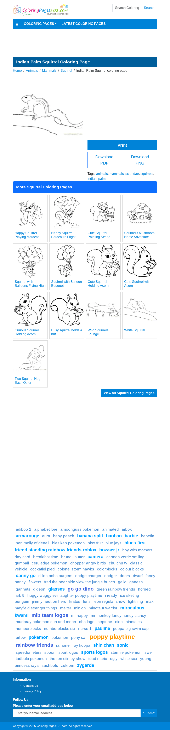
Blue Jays (113, 543)
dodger (110, 576)
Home (17, 70)
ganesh (136, 582)
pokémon (59, 637)
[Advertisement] (85, 42)
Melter (65, 608)
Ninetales (134, 622)
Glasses (56, 589)
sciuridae (132, 174)
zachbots (50, 665)
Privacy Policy (32, 691)
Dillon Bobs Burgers (55, 576)
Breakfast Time (45, 557)
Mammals (49, 70)
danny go (25, 575)
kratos (74, 601)
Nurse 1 (85, 628)
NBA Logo (87, 622)
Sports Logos (94, 652)
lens (87, 601)
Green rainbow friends (116, 589)
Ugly (114, 658)
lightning (135, 601)
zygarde (85, 665)
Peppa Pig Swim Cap (131, 628)
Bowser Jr (109, 549)
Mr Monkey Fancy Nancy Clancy (118, 615)
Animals (32, 70)
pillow (21, 637)
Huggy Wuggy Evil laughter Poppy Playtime (64, 595)
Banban (114, 535)
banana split (90, 535)
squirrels (147, 174)
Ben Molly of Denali (32, 543)
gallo (122, 582)
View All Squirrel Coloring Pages (129, 393)
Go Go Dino (81, 589)
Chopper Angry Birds (88, 563)
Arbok (127, 529)
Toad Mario (97, 658)
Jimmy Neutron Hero (49, 601)
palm (102, 178)
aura (46, 536)
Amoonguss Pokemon (79, 529)
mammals (116, 174)
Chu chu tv (118, 563)
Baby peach (63, 536)
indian (92, 178)
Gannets (23, 589)
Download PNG (140, 160)
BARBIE (131, 535)
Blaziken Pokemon (68, 543)
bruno (66, 557)
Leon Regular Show (109, 601)
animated (110, 529)
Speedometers (28, 652)
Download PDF (104, 160)
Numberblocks (28, 628)
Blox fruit (95, 543)
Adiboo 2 (23, 529)
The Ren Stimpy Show (67, 658)
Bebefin (147, 536)
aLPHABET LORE (45, 529)
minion (80, 608)
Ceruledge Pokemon (49, 563)
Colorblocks (107, 569)
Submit (148, 713)
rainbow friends (34, 645)
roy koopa (81, 645)
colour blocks (132, 569)
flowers (35, 582)
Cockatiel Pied (42, 569)
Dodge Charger (88, 576)
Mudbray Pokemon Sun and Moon (46, 622)
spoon (50, 652)
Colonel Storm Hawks (76, 569)
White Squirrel (134, 330)
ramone (63, 645)
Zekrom (67, 665)
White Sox (128, 658)
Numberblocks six (59, 628)
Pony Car (79, 637)
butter (79, 557)
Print (122, 145)
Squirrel (66, 70)
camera (95, 556)
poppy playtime (112, 636)
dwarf (138, 576)
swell (148, 652)
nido (119, 622)
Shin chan (103, 645)
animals (102, 174)
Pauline (102, 628)
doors (125, 576)
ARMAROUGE (27, 535)
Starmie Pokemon (126, 652)
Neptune (104, 622)
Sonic (123, 645)
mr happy (79, 615)
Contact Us (30, 685)
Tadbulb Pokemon (31, 658)
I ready (111, 595)
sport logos (68, 652)
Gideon (39, 589)
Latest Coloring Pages (84, 23)
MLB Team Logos (50, 615)
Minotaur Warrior (103, 608)
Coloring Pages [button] (39, 23)
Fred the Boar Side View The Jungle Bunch (79, 582)
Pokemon (39, 637)
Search (149, 8)
